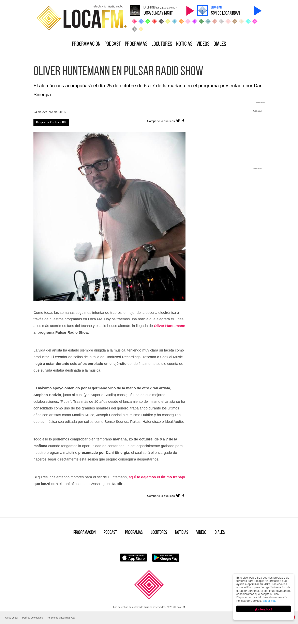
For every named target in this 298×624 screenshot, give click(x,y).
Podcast (112, 44)
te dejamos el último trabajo (161, 477)
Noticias (184, 44)
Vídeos (202, 44)
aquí (133, 477)
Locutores (161, 44)
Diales (219, 44)
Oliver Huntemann (169, 326)
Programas (136, 44)
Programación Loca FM (51, 122)
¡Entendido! (263, 608)
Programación (86, 44)
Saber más (269, 600)
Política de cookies (32, 617)
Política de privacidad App (61, 617)
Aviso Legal (11, 617)
